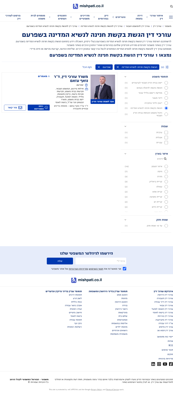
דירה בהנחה (139, 17)
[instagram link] (159, 364)
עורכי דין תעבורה (165, 298)
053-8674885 (39, 107)
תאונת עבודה (75, 320)
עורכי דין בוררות (165, 316)
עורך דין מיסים (166, 327)
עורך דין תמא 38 (165, 330)
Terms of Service (112, 389)
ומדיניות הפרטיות (78, 268)
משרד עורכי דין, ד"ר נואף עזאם (71, 79)
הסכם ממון (122, 295)
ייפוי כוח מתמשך (165, 337)
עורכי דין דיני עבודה (163, 302)
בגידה (124, 305)
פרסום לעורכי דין (12, 17)
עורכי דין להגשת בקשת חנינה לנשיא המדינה (101, 26)
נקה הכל (87, 67)
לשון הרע (77, 298)
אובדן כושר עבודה (73, 305)
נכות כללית (76, 302)
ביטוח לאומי (76, 316)
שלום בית (122, 316)
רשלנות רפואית (74, 327)
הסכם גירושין (121, 302)
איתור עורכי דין (156, 17)
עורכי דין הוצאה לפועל (162, 309)
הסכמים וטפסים (62, 17)
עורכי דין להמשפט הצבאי (138, 26)
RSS (171, 345)
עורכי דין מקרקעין (164, 320)
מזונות (124, 298)
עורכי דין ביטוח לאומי (163, 312)
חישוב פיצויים (75, 312)
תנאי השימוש (96, 268)
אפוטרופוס (122, 320)
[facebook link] (171, 364)
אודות (170, 341)
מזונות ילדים (121, 327)
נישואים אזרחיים (119, 330)
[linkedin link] (153, 364)
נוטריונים (120, 17)
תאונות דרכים (75, 295)
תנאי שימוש (167, 350)
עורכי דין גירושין (165, 295)
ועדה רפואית (76, 309)
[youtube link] (165, 364)
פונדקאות (122, 312)
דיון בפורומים (103, 17)
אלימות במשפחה (119, 323)
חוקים (170, 354)
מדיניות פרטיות (165, 359)
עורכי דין (157, 26)
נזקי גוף (78, 323)
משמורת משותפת (118, 334)
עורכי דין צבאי (166, 305)
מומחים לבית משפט (38, 17)
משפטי (168, 26)
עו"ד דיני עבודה (165, 323)
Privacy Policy (96, 389)
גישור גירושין (121, 309)
